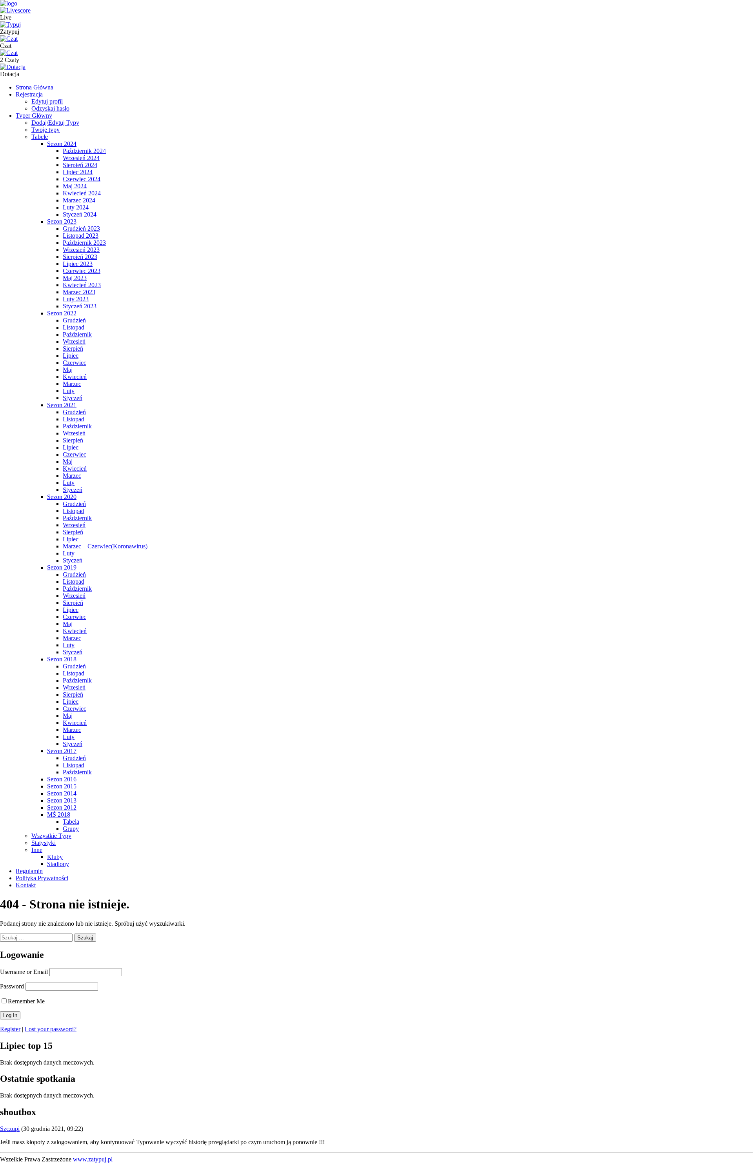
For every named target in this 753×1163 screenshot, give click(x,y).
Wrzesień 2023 (81, 249)
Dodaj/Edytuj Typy (55, 122)
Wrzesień (74, 341)
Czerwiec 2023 (81, 271)
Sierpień (73, 348)
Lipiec (70, 355)
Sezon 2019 (61, 567)
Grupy (71, 828)
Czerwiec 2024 (81, 179)
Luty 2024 (76, 207)
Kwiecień (75, 376)
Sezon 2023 (61, 221)
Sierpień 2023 (80, 256)
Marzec (72, 383)
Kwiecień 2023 (82, 285)
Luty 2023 (76, 299)
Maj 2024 (75, 186)
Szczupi (10, 1128)
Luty (69, 391)
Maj (68, 369)
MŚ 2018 (58, 814)
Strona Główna (34, 87)
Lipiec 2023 (78, 263)
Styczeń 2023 (79, 306)
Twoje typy (45, 129)
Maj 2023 (75, 278)
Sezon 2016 (61, 779)
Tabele (39, 136)
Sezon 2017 (61, 751)
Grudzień (74, 320)
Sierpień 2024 (80, 165)
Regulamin (29, 871)
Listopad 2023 (80, 235)
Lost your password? (50, 1029)
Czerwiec (74, 362)
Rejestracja (29, 94)
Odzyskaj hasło (50, 108)
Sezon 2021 (61, 405)
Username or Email (24, 971)
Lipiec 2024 (78, 172)
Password (12, 986)
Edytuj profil (47, 101)
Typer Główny (34, 115)
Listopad (73, 327)
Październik (77, 334)
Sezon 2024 (61, 143)
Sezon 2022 (61, 313)
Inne (36, 849)
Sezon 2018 (61, 659)
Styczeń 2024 (79, 214)
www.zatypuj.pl (93, 1159)
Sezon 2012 (61, 807)
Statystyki (43, 842)
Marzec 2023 (79, 292)
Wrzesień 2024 (81, 158)
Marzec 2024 (79, 200)
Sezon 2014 (61, 793)
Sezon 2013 (61, 800)
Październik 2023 (84, 242)
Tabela (71, 821)
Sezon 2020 (61, 496)
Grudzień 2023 (81, 228)
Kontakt (26, 885)
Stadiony (58, 864)
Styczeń (72, 398)
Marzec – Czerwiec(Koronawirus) (105, 546)
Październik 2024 (84, 150)
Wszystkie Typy (51, 835)
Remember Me (26, 1001)
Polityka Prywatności (42, 878)
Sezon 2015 (61, 786)
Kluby (55, 857)
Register (10, 1029)
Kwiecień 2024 (82, 193)
